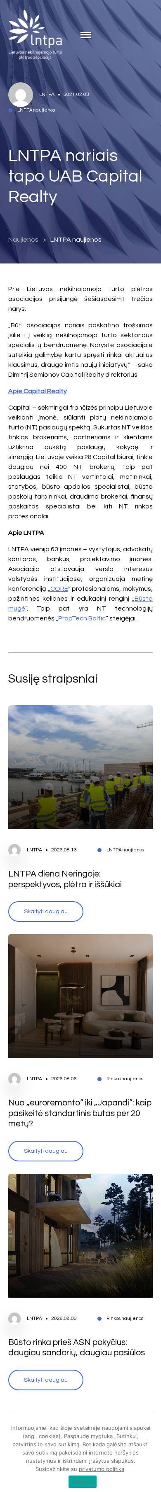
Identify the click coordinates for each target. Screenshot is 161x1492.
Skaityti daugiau (46, 911)
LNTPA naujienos (76, 239)
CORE (59, 588)
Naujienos (23, 239)
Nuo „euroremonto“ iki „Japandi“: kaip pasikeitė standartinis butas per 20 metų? (80, 1113)
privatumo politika (101, 1469)
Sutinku (83, 1481)
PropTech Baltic (82, 618)
